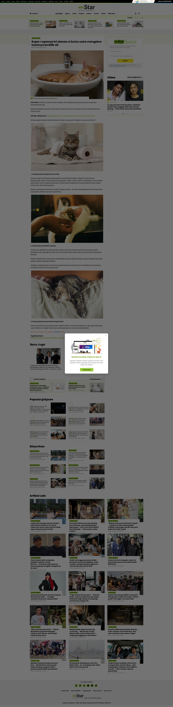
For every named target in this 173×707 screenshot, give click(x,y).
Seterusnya (86, 370)
